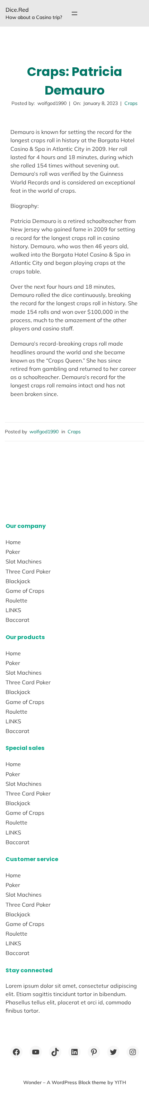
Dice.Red (17, 9)
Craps (131, 103)
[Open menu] (74, 13)
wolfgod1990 (44, 431)
